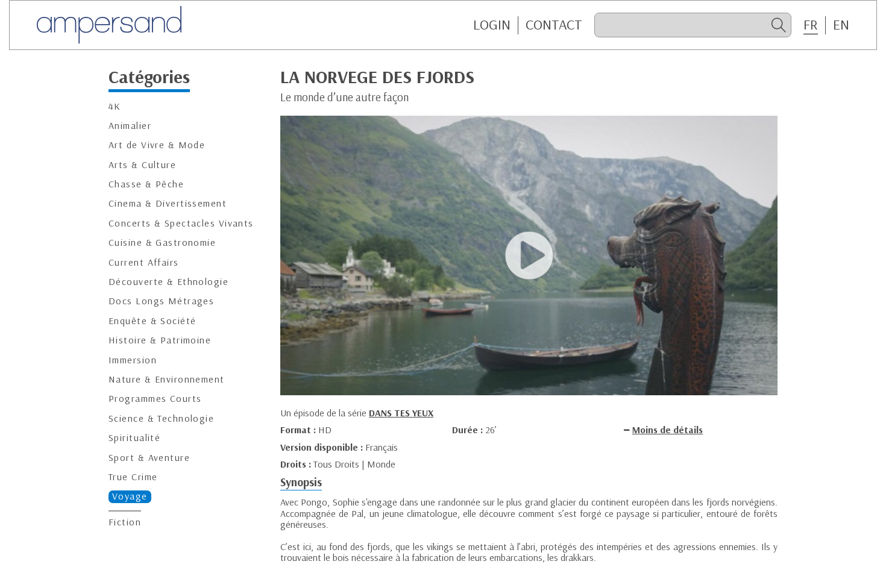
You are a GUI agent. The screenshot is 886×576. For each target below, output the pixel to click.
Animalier (129, 125)
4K (114, 106)
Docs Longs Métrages (161, 301)
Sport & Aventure (149, 457)
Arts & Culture (142, 165)
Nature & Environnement (166, 379)
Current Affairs (143, 262)
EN (841, 24)
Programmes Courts (154, 398)
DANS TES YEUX (401, 413)
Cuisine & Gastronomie (162, 242)
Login (492, 24)
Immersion (132, 360)
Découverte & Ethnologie (168, 281)
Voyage (130, 496)
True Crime (132, 477)
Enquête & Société (152, 321)
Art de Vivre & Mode (156, 145)
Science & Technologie (161, 418)
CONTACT (554, 24)
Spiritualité (134, 437)
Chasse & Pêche (146, 184)
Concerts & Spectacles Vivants (181, 223)
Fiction (124, 522)
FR (810, 24)
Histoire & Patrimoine (159, 340)
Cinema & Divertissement (167, 203)
